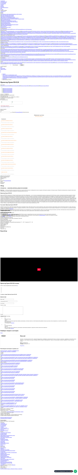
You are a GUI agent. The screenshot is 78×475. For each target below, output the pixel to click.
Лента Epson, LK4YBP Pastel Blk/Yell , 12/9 (8, 403)
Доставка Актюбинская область (7, 120)
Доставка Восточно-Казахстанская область (9, 132)
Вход (1, 67)
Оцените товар (3, 305)
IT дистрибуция (3, 2)
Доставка (2, 4)
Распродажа (2, 445)
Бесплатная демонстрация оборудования (7, 450)
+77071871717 (3, 11)
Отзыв (1, 314)
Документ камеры (16, 75)
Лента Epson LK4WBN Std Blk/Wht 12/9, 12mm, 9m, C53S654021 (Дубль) (13, 406)
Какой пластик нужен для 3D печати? (7, 459)
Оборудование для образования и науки (10, 74)
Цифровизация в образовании (5, 457)
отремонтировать (42, 215)
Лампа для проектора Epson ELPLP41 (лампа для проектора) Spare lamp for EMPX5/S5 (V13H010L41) (18, 358)
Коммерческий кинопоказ (5, 454)
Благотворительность (4, 7)
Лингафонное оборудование (5, 432)
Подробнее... (22, 345)
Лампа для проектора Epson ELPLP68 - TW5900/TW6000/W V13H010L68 (13, 398)
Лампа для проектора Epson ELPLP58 (7, 378)
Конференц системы (4, 439)
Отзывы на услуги (3, 427)
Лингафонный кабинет (4, 460)
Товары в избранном (10, 468)
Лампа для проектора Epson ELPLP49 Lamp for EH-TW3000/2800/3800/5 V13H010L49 (16, 361)
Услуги (1, 444)
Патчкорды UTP (15, 76)
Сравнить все (15, 348)
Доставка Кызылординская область (7, 152)
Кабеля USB (31, 75)
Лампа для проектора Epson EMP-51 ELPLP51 (8, 366)
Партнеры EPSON (3, 455)
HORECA (2, 448)
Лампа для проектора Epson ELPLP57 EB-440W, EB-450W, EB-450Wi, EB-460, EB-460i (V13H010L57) (18, 375)
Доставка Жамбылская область (7, 136)
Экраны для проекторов (23, 77)
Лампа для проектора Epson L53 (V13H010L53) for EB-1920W (11, 369)
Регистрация (2, 68)
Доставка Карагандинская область (7, 144)
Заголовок (2, 303)
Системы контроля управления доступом (54, 76)
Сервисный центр (3, 1)
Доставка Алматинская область (7, 124)
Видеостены (2, 438)
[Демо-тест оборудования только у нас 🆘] (75, 471)
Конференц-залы (3, 453)
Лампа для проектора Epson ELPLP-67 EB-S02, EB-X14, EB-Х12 (12, 395)
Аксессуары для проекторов (8, 75)
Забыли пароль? (3, 69)
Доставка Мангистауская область (7, 156)
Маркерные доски (62, 75)
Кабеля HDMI (26, 75)
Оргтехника (2, 441)
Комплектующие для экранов (51, 75)
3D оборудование (3, 433)
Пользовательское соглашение (5, 418)
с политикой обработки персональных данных (15, 411)
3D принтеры (2, 451)
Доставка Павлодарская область (7, 160)
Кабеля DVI (21, 75)
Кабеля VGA (35, 75)
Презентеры (37, 76)
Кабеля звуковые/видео (42, 75)
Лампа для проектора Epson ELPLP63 (7, 386)
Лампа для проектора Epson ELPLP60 (7, 381)
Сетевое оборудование (4, 440)
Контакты (2, 6)
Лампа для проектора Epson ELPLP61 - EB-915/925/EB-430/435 (11, 383)
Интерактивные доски (15, 77)
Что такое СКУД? (3, 461)
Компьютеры (2, 442)
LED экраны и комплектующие (6, 437)
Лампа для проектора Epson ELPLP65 (7, 392)
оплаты (10, 216)
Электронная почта (3, 301)
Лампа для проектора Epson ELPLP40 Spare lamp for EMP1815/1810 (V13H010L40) (15, 355)
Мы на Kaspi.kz (3, 447)
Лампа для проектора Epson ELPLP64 (7, 389)
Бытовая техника (3, 434)
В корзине (19, 112)
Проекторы (9, 77)
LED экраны (2, 458)
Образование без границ (4, 449)
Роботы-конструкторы (43, 76)
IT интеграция (3, 3)
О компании (2, 0)
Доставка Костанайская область (7, 148)
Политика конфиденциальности (6, 417)
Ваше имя (2, 299)
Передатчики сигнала (21, 76)
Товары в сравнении (18, 468)
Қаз (2, 9)
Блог (1, 8)
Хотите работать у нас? (4, 428)
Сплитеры (64, 76)
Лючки (58, 75)
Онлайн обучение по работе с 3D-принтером (8, 452)
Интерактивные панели (4, 436)
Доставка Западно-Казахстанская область (8, 140)
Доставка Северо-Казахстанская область (8, 164)
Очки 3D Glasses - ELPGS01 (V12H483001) (8, 351)
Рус (1, 9)
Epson (4, 216)
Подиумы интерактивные (30, 76)
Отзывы (1, 5)
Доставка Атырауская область (6, 128)
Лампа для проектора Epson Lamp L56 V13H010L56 (9, 372)
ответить (12, 322)
